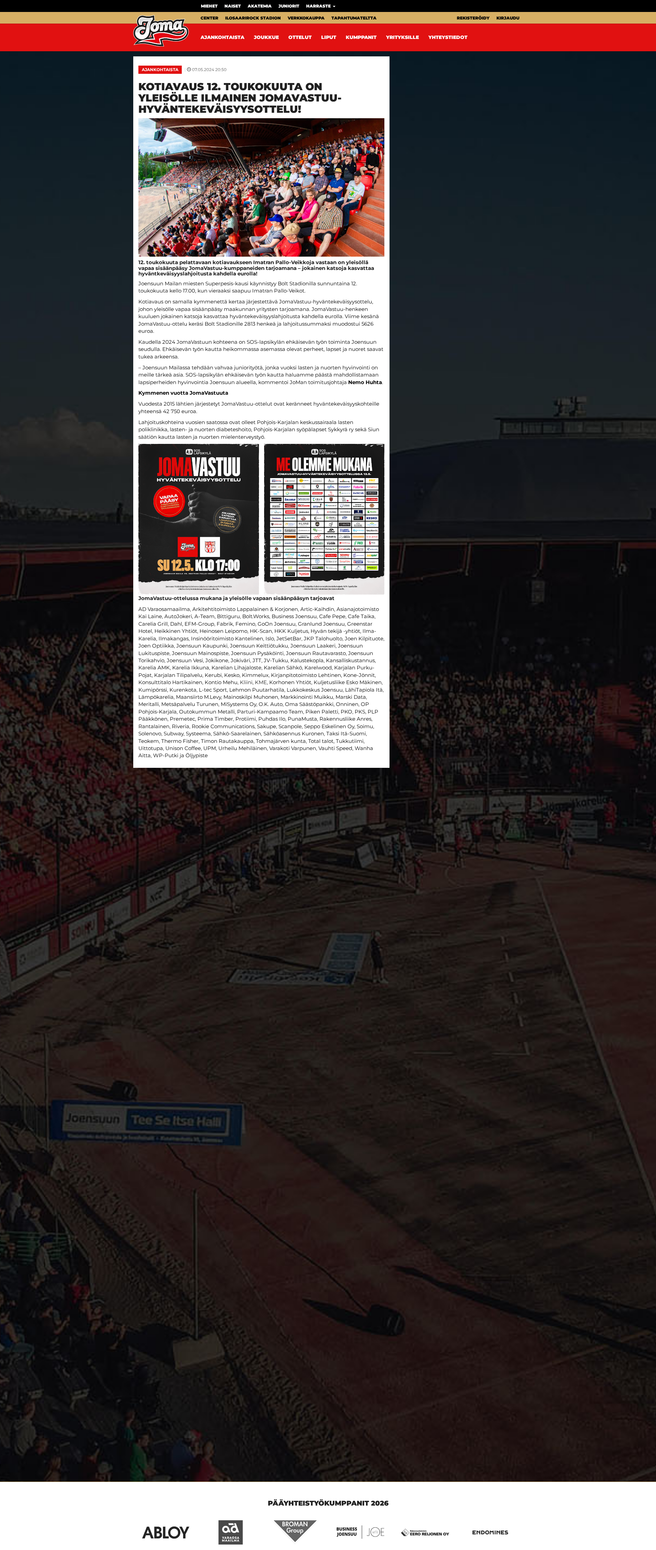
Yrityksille (402, 37)
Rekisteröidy (473, 18)
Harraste (319, 6)
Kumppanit (361, 37)
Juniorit (288, 6)
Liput (328, 37)
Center (209, 18)
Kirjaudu (507, 18)
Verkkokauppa (306, 18)
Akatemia (260, 6)
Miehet (209, 6)
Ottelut (300, 37)
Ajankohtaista (222, 37)
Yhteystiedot (447, 37)
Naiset (232, 6)
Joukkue (266, 37)
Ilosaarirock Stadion (253, 18)
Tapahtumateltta (354, 18)
